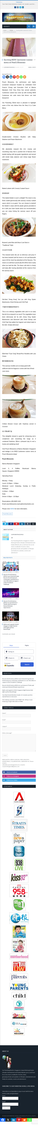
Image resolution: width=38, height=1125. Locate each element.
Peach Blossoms (7, 514)
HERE (12, 509)
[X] (7, 76)
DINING (30, 67)
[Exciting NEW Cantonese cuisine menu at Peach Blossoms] (19, 47)
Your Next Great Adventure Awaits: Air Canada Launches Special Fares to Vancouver (19, 4)
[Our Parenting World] (19, 17)
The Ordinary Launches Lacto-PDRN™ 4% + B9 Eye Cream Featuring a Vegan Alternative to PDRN (17, 700)
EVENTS (34, 67)
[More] (24, 76)
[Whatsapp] (21, 76)
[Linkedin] (10, 76)
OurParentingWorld (9, 67)
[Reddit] (17, 76)
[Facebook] (3, 76)
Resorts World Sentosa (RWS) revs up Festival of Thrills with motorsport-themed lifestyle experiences (10, 604)
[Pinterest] (14, 76)
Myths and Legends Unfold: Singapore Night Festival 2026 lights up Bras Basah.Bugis (11, 627)
